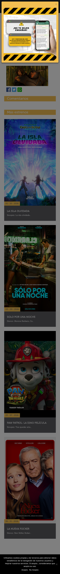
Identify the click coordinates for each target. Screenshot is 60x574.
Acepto (24, 570)
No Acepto (34, 570)
